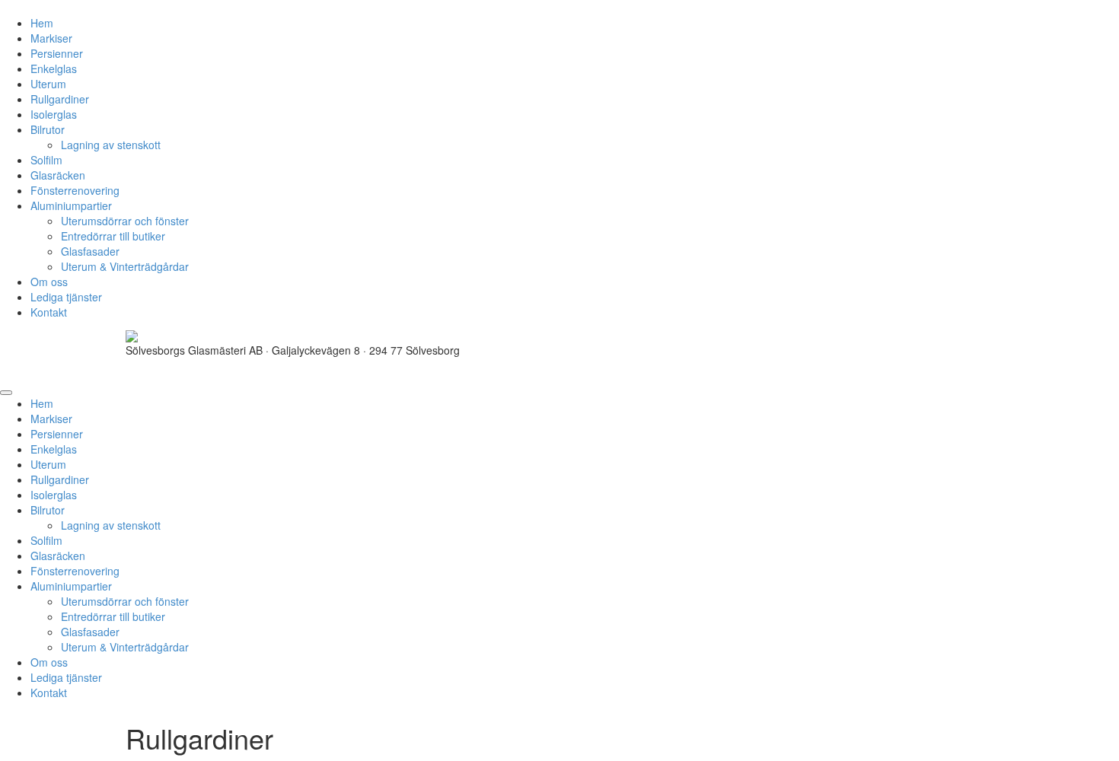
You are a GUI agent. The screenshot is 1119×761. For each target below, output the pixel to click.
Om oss (49, 281)
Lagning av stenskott (111, 144)
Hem (41, 22)
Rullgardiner (59, 99)
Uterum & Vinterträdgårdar (125, 266)
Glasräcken (57, 175)
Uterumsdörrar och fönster (125, 220)
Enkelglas (53, 68)
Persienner (56, 53)
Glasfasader (90, 251)
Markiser (51, 38)
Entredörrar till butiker (113, 236)
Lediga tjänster (66, 296)
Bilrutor (47, 129)
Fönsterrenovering (75, 190)
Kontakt (48, 312)
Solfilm (46, 159)
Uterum (48, 83)
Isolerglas (53, 114)
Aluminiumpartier (71, 205)
